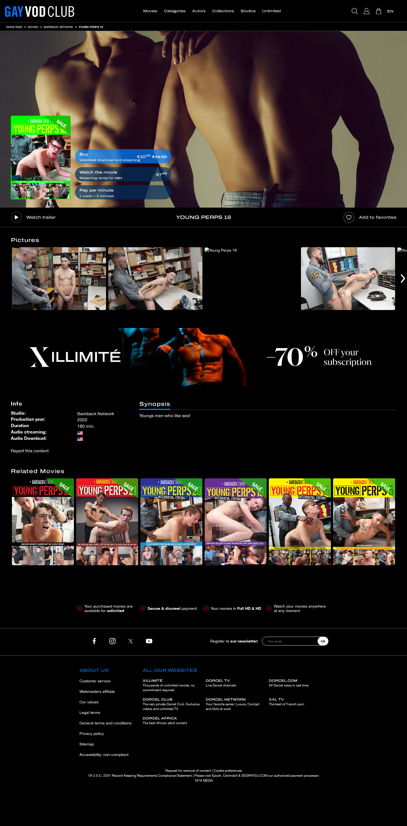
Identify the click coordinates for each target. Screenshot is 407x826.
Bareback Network (58, 27)
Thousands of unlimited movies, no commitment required (169, 685)
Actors (198, 11)
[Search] (355, 11)
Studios (248, 11)
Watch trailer (41, 217)
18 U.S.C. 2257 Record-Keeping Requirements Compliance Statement (140, 776)
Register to (234, 641)
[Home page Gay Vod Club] (39, 11)
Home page (14, 27)
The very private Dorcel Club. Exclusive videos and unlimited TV (171, 704)
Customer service (94, 681)
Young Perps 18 (91, 27)
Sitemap (86, 744)
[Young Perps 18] (41, 157)
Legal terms (89, 712)
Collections (223, 11)
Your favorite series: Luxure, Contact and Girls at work (232, 704)
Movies (150, 11)
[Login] (367, 11)
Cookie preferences (227, 771)
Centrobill (230, 776)
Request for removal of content (188, 771)
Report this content (30, 450)
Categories (175, 11)
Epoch (216, 776)
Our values (89, 702)
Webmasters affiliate (97, 691)
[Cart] (379, 11)
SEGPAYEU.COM (254, 776)
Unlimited (271, 11)
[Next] (403, 278)
